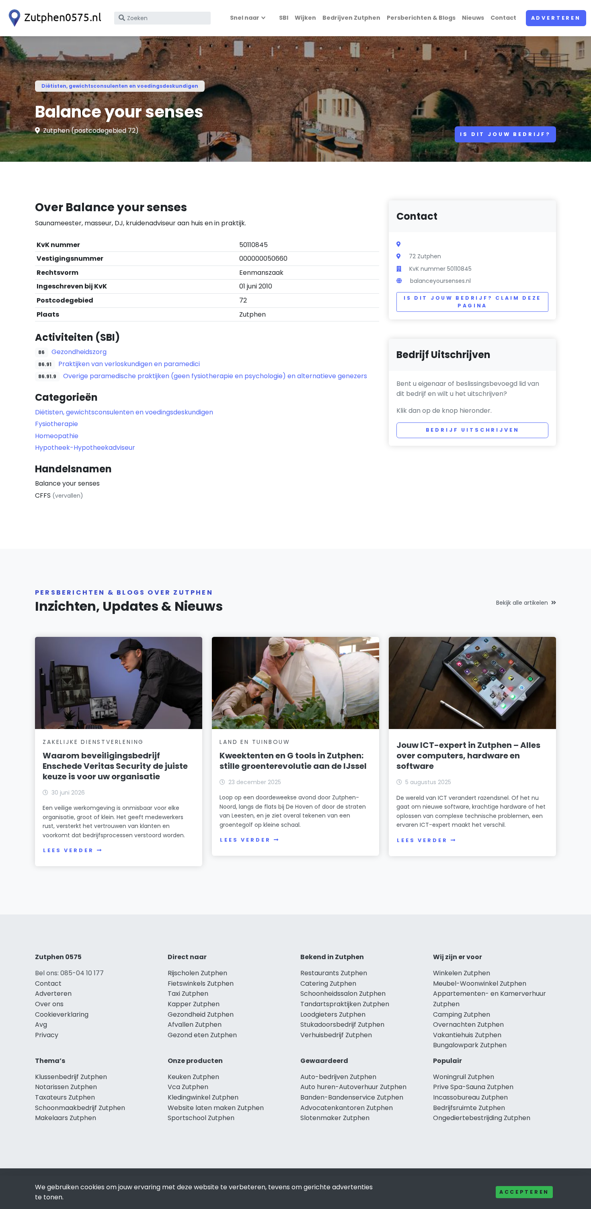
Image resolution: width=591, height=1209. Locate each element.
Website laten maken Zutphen (216, 1107)
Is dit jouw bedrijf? (505, 134)
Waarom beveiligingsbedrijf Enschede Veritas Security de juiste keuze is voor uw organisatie (115, 766)
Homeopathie (56, 436)
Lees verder (68, 850)
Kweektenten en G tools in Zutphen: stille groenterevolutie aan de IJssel (293, 761)
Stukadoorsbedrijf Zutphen (342, 1024)
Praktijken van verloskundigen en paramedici (129, 364)
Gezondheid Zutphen (201, 1014)
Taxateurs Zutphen (65, 1097)
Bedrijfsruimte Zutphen (469, 1107)
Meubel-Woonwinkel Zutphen (479, 983)
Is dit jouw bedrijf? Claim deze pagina (472, 302)
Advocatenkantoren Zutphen (346, 1107)
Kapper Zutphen (194, 1004)
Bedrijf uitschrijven (472, 429)
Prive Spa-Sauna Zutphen (473, 1087)
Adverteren (556, 17)
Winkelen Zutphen (461, 973)
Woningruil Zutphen (463, 1076)
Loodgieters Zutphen (332, 1014)
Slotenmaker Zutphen (334, 1117)
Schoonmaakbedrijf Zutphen (80, 1107)
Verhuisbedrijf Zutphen (336, 1035)
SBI (283, 18)
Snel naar (244, 18)
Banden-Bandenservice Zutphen (351, 1097)
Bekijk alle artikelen (522, 603)
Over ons (49, 1004)
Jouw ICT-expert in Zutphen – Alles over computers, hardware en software (468, 755)
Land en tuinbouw (255, 742)
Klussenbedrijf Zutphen (71, 1076)
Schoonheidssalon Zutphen (343, 993)
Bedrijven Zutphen (351, 18)
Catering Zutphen (328, 983)
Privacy (46, 1035)
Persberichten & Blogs (421, 18)
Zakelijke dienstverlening (93, 742)
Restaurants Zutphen (333, 973)
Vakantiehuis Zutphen (467, 1035)
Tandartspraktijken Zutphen (344, 1004)
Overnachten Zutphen (468, 1024)
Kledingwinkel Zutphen (203, 1097)
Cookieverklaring (61, 1014)
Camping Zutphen (461, 1014)
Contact (503, 18)
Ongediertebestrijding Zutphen (481, 1117)
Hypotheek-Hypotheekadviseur (85, 447)
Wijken (305, 18)
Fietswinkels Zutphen (201, 983)
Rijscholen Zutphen (197, 973)
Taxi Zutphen (188, 993)
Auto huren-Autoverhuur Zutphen (353, 1087)
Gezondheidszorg (79, 351)
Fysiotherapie (56, 423)
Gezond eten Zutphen (202, 1035)
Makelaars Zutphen (65, 1117)
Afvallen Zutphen (195, 1024)
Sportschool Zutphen (201, 1117)
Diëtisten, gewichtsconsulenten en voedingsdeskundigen (119, 85)
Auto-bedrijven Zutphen (338, 1076)
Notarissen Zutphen (66, 1087)
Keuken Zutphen (193, 1076)
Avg (41, 1024)
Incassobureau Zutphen (470, 1097)
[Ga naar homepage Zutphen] (53, 18)
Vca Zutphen (188, 1087)
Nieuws (473, 18)
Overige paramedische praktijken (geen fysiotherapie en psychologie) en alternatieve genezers (215, 376)
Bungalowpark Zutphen (470, 1045)
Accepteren (524, 1191)
